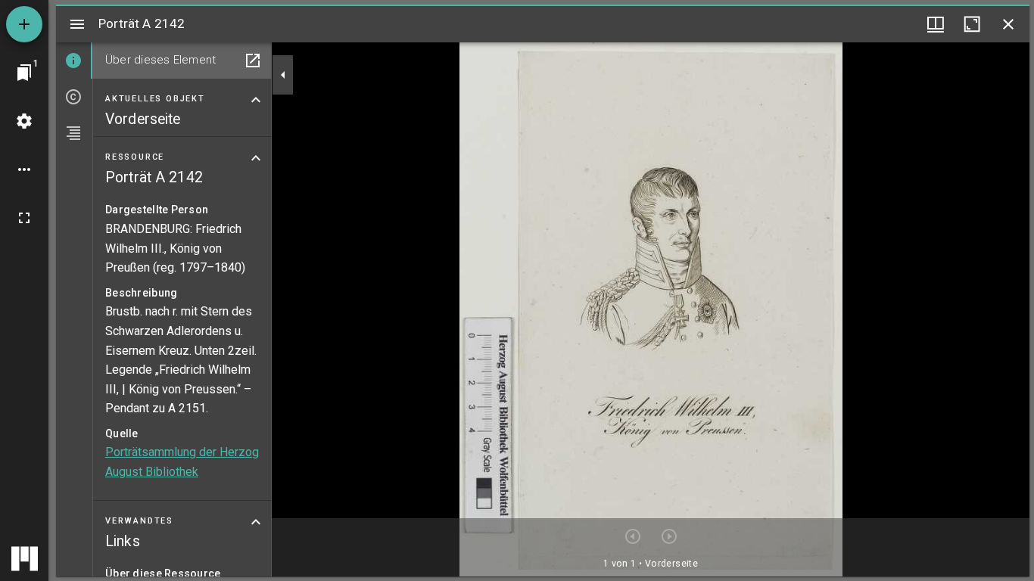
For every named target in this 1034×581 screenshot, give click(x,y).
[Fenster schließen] (1008, 24)
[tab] (74, 60)
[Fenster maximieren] (972, 24)
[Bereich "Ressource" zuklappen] (256, 158)
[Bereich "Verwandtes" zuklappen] (256, 522)
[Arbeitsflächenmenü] (24, 121)
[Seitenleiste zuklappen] (283, 75)
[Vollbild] (24, 218)
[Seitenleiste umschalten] (77, 24)
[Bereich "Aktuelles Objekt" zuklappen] (256, 100)
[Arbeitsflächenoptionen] (24, 169)
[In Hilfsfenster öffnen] (253, 60)
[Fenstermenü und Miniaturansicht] (935, 24)
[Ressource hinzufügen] (24, 24)
